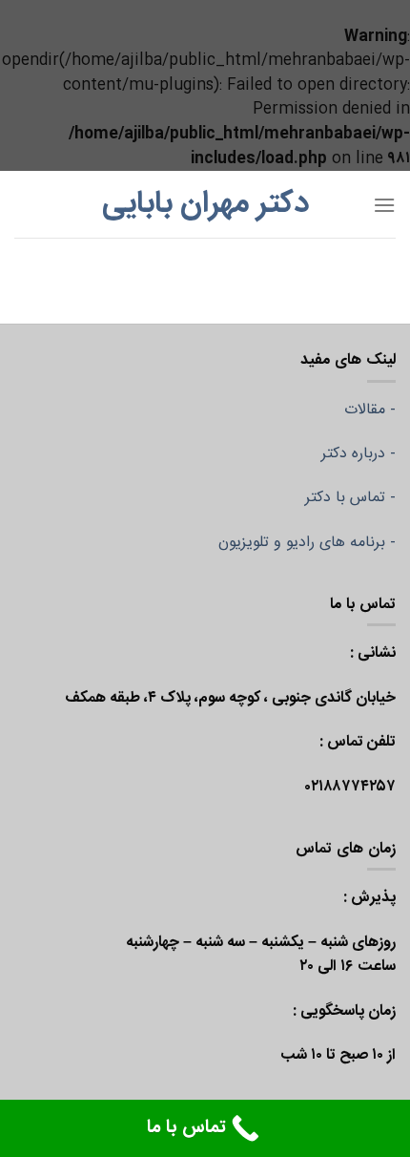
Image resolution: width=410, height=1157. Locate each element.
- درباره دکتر (358, 454)
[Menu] (384, 204)
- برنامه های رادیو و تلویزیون (307, 543)
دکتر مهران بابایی (205, 204)
